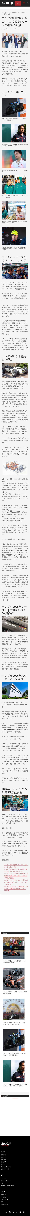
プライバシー (4, 1199)
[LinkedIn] (23, 1212)
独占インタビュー (5, 1180)
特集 (2, 1183)
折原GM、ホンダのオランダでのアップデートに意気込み (15, 171)
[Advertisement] (15, 915)
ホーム (3, 12)
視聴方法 (3, 1155)
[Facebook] (20, 1212)
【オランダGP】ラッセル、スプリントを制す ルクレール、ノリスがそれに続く (14, 1023)
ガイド (2, 1164)
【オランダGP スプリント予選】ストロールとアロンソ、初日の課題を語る (14, 119)
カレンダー (4, 1157)
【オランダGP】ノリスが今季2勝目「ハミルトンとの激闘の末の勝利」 (14, 961)
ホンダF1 (3, 1162)
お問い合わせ (4, 1204)
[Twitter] (6, 1212)
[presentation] (14, 107)
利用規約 (3, 1197)
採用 (2, 1202)
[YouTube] (13, 1212)
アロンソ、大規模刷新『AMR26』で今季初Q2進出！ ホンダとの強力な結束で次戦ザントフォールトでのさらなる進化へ (15, 249)
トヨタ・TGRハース (6, 1166)
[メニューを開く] (24, 3)
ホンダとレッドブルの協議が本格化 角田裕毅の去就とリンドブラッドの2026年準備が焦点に (16, 876)
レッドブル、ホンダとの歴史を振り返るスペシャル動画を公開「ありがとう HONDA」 (16, 889)
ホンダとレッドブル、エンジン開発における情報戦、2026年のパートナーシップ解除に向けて (16, 882)
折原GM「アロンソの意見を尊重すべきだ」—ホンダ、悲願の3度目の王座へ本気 (15, 222)
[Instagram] (9, 1212)
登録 (18, 3)
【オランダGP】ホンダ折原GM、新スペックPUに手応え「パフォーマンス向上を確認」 (15, 145)
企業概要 (3, 1194)
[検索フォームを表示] (27, 3)
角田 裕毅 (3, 1159)
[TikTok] (16, 1212)
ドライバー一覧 (5, 1169)
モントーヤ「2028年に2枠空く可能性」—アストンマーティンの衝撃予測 (15, 196)
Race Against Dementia (7, 1185)
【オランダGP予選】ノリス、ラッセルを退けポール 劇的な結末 (15, 992)
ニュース (3, 1178)
